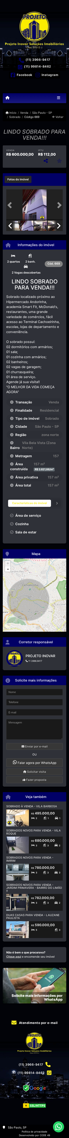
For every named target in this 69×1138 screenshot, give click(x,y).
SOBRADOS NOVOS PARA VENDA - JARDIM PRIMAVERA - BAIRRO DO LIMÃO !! (34, 888)
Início (12, 112)
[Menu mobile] (7, 98)
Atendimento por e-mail (38, 1023)
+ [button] (8, 563)
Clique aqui (13, 956)
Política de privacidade (34, 1131)
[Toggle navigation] (58, 98)
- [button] (8, 568)
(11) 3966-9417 (38, 60)
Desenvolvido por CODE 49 (34, 1135)
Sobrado (14, 117)
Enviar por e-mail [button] (36, 746)
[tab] (18, 179)
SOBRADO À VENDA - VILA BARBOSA (31, 806)
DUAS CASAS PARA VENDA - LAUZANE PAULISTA (32, 916)
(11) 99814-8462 (37, 66)
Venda (24, 112)
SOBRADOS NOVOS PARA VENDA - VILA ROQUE (33, 832)
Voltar (59, 117)
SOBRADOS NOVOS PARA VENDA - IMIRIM (29, 859)
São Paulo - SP (42, 112)
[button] (10, 205)
